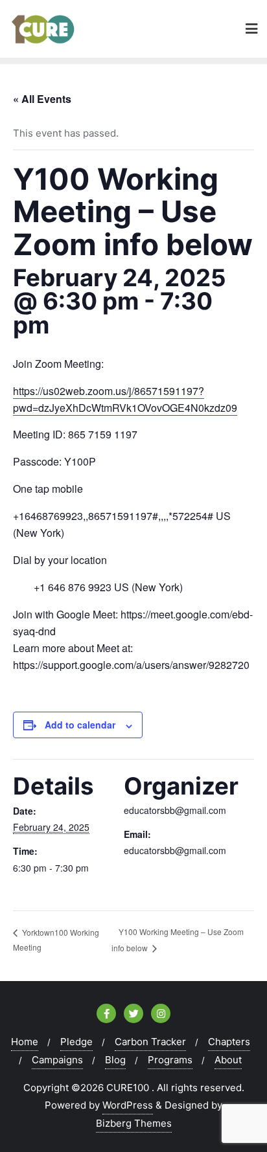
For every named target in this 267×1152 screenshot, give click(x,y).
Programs (170, 1060)
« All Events (42, 98)
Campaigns (57, 1060)
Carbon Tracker (150, 1041)
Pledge (76, 1041)
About (228, 1060)
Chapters (229, 1041)
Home (24, 1041)
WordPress (127, 1105)
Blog (115, 1060)
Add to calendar (80, 724)
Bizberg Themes (134, 1123)
